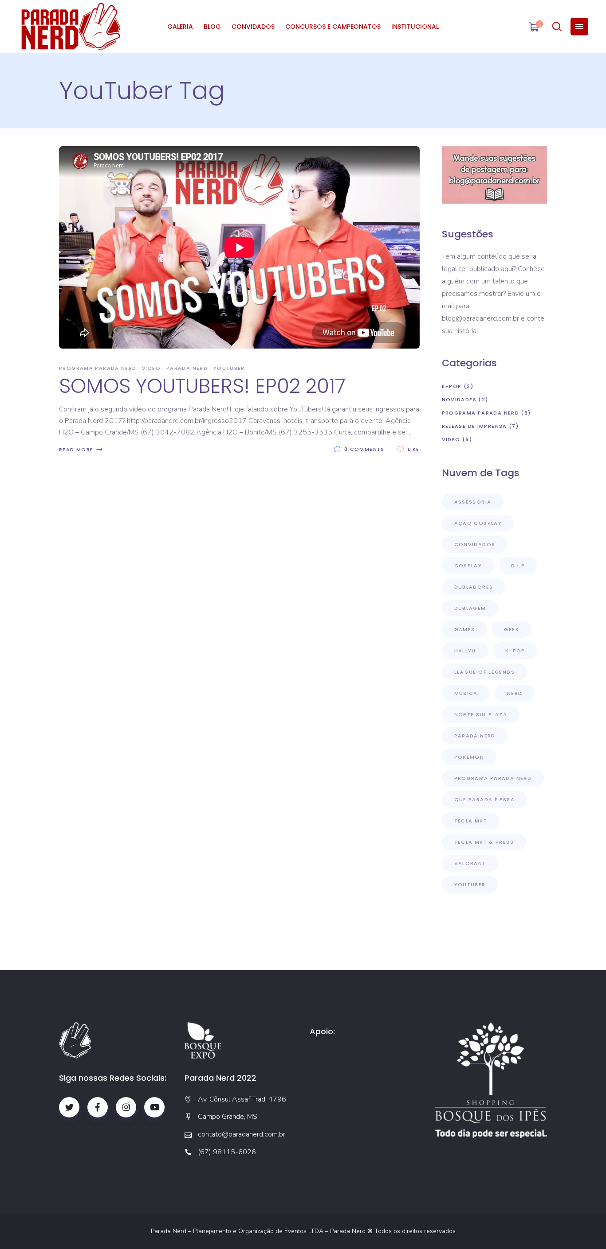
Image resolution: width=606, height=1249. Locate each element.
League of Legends (484, 671)
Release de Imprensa (474, 426)
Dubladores (473, 586)
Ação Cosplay (478, 523)
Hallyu (465, 650)
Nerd (515, 693)
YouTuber (229, 368)
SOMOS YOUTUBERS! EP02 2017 (202, 386)
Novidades (459, 399)
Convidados (475, 544)
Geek (511, 629)
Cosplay (468, 565)
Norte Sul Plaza (481, 714)
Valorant (470, 863)
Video (151, 368)
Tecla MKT (470, 820)
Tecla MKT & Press (484, 842)
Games (464, 629)
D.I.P (518, 565)
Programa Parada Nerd (98, 368)
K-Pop (452, 386)
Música (466, 693)
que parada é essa (484, 799)
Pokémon (469, 756)
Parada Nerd (187, 368)
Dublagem (470, 608)
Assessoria (473, 501)
